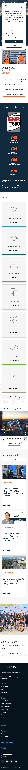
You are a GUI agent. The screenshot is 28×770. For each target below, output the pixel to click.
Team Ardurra (4, 686)
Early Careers (4, 736)
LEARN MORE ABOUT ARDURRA (14, 94)
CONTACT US (7, 756)
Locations (4, 692)
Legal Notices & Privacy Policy (9, 677)
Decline (14, 45)
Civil (2, 717)
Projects (4, 725)
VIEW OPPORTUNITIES (14, 654)
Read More (6, 505)
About (3, 684)
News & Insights (7, 742)
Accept (14, 41)
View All (14, 459)
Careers (4, 731)
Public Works (4, 709)
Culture (3, 734)
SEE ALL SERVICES (13, 396)
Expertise (4, 698)
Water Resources (6, 703)
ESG (2, 689)
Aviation (3, 712)
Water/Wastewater (6, 701)
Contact (4, 748)
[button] (3, 439)
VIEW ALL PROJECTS (14, 443)
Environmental (5, 715)
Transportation (5, 706)
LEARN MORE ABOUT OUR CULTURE (14, 90)
